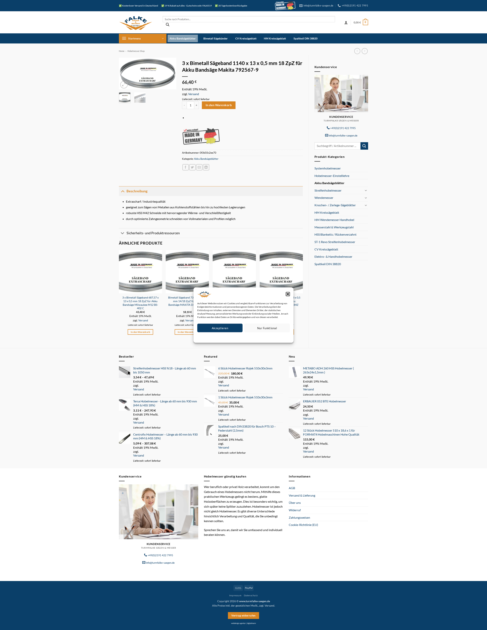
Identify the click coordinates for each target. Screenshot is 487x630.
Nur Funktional (267, 328)
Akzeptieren (220, 328)
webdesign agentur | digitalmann (243, 623)
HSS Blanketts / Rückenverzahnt (335, 234)
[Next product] (357, 51)
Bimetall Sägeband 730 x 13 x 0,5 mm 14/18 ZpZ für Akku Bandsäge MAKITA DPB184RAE (187, 301)
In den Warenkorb (219, 105)
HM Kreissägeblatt (275, 38)
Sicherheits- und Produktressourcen (153, 233)
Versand (193, 94)
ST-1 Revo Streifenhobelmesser (334, 242)
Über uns (295, 502)
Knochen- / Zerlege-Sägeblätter (335, 205)
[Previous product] (365, 51)
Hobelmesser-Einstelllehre (331, 175)
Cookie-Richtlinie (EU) (303, 524)
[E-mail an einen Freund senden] (199, 167)
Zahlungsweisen (299, 517)
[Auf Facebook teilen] (185, 167)
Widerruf (295, 510)
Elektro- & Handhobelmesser (333, 256)
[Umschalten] (366, 190)
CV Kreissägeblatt (245, 38)
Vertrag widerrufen (243, 615)
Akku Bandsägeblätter (182, 38)
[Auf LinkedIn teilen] (206, 167)
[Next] (170, 74)
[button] (288, 294)
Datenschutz (246, 336)
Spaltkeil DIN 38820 (306, 38)
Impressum (260, 336)
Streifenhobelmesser (327, 190)
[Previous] (124, 74)
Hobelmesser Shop (136, 51)
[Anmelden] (346, 22)
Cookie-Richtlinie (229, 336)
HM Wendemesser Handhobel (334, 220)
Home (121, 51)
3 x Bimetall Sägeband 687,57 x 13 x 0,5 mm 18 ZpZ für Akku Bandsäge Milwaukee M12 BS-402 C (140, 303)
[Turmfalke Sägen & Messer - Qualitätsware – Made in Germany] (138, 22)
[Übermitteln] (364, 146)
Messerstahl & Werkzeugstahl (334, 227)
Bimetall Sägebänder (215, 38)
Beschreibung (137, 191)
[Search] (168, 25)
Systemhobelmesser (327, 168)
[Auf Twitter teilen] (192, 167)
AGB (292, 488)
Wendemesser (323, 197)
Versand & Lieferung (302, 495)
